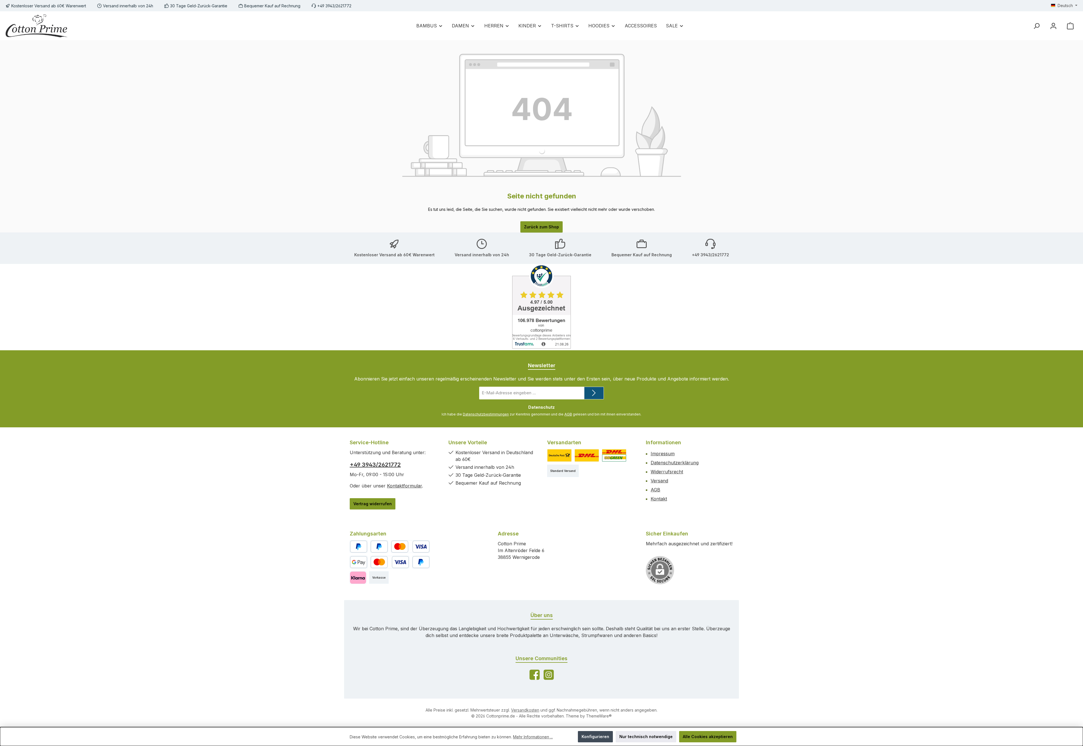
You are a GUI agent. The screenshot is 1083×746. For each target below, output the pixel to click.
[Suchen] (1036, 26)
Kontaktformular (404, 486)
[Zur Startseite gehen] (37, 25)
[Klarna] (358, 577)
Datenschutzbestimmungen (486, 414)
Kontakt (659, 499)
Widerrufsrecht (667, 471)
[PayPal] (358, 546)
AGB (568, 414)
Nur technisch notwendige (646, 736)
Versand (659, 481)
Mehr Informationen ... (533, 736)
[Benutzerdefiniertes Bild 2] (586, 455)
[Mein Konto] (1053, 26)
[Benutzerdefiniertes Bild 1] (559, 455)
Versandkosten (525, 710)
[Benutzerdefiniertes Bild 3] (614, 455)
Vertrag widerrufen (372, 503)
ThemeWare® (599, 716)
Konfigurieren (595, 736)
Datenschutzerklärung (675, 462)
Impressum (663, 453)
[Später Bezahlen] (379, 546)
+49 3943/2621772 (375, 464)
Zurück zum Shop (541, 226)
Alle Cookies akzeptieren (708, 736)
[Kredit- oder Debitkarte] (410, 546)
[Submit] (594, 393)
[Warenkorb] (1070, 26)
